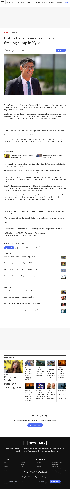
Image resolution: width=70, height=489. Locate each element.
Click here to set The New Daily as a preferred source (25, 233)
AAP (5, 49)
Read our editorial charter (47, 451)
